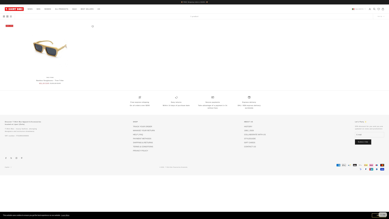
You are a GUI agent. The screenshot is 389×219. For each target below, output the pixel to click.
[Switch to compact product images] (11, 16)
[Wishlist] (379, 9)
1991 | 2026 (249, 130)
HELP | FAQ (138, 135)
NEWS (30, 9)
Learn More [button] (65, 215)
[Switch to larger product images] (4, 16)
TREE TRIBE (50, 77)
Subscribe (363, 142)
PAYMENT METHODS (142, 139)
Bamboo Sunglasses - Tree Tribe (50, 80)
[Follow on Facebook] (6, 158)
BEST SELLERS (87, 9)
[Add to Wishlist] (92, 26)
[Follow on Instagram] (16, 158)
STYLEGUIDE (250, 139)
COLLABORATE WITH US (255, 135)
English (7, 167)
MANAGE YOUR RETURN (144, 130)
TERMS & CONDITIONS (143, 147)
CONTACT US (250, 147)
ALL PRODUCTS (61, 9)
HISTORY (248, 127)
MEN (38, 9)
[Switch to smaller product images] (7, 16)
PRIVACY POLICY (140, 151)
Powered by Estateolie (180, 167)
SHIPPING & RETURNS (143, 143)
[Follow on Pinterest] (22, 158)
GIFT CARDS (249, 143)
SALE (74, 9)
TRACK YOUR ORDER (142, 127)
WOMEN (47, 9)
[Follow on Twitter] (11, 158)
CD (99, 9)
